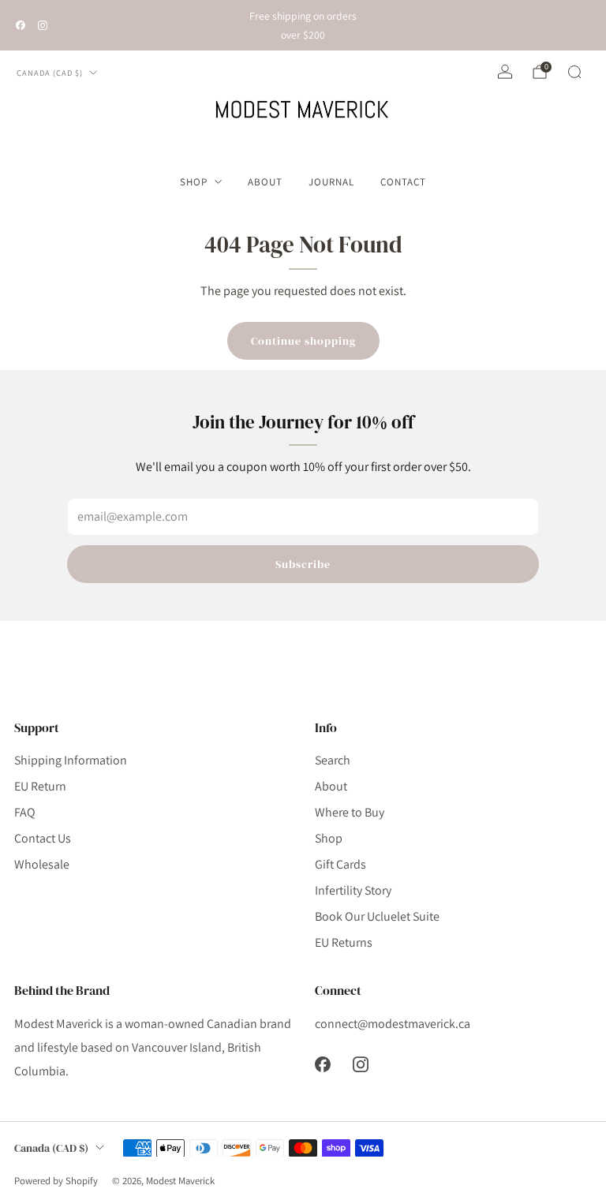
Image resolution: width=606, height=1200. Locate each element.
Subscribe (303, 564)
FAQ (25, 812)
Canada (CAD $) (50, 72)
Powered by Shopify (56, 1180)
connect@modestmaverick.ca (392, 1023)
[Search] (574, 72)
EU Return (40, 786)
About (265, 182)
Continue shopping (303, 341)
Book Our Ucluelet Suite (377, 916)
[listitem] (303, 25)
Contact (403, 182)
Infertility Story (353, 890)
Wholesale (41, 864)
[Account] (505, 72)
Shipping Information (70, 760)
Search (332, 760)
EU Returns (343, 942)
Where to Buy (349, 812)
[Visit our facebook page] (20, 25)
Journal (331, 182)
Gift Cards (340, 864)
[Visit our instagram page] (43, 25)
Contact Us (42, 838)
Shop (194, 182)
